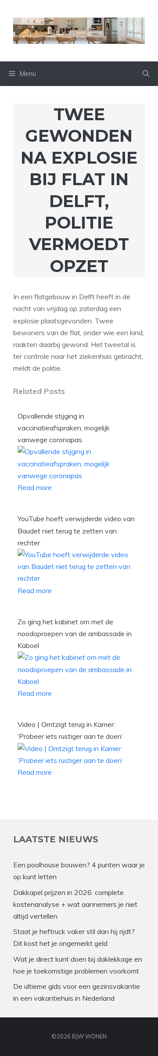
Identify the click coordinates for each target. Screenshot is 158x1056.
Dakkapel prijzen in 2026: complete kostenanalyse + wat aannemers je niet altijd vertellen (75, 904)
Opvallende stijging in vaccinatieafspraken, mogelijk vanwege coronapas (64, 428)
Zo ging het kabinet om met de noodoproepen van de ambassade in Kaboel (75, 633)
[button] (146, 74)
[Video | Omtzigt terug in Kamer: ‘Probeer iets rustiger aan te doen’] (77, 760)
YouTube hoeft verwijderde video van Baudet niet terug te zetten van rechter (76, 530)
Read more (35, 487)
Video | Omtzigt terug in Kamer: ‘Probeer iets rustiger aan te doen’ (70, 730)
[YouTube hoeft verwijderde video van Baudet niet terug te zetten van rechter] (77, 578)
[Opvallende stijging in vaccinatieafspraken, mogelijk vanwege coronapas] (77, 475)
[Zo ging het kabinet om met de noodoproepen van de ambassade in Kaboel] (77, 681)
